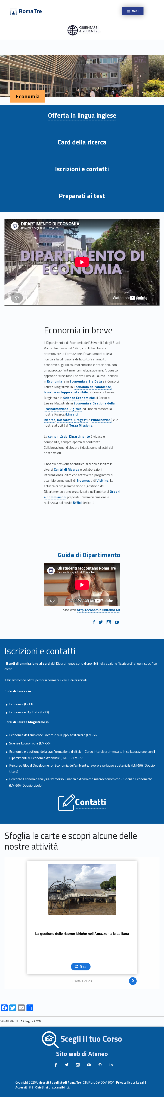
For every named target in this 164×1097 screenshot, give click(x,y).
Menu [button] (135, 11)
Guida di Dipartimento (89, 555)
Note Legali (136, 1082)
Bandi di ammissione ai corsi (28, 663)
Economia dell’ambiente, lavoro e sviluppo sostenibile (78, 389)
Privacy (121, 1082)
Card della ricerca (82, 142)
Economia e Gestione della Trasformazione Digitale (79, 406)
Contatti (90, 801)
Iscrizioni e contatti (82, 169)
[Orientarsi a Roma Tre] (26, 10)
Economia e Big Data (86, 381)
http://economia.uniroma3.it (98, 609)
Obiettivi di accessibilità (52, 1087)
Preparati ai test (82, 196)
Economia (54, 381)
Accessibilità (24, 1087)
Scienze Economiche (79, 397)
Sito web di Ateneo (82, 1053)
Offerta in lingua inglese (82, 115)
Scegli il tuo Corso (91, 1039)
